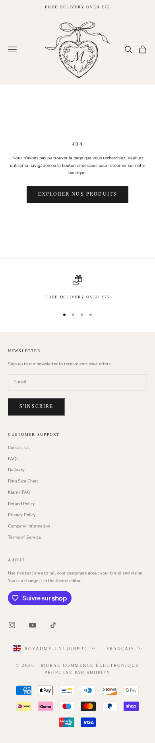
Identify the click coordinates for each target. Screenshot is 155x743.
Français (120, 648)
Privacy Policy (22, 515)
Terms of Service (24, 537)
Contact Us (18, 448)
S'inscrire (36, 406)
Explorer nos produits (77, 194)
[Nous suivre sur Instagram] (12, 625)
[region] (77, 287)
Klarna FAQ (19, 492)
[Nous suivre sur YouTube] (33, 625)
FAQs (13, 459)
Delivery (16, 470)
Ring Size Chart (23, 481)
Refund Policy (21, 504)
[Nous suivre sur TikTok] (53, 625)
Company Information (29, 526)
